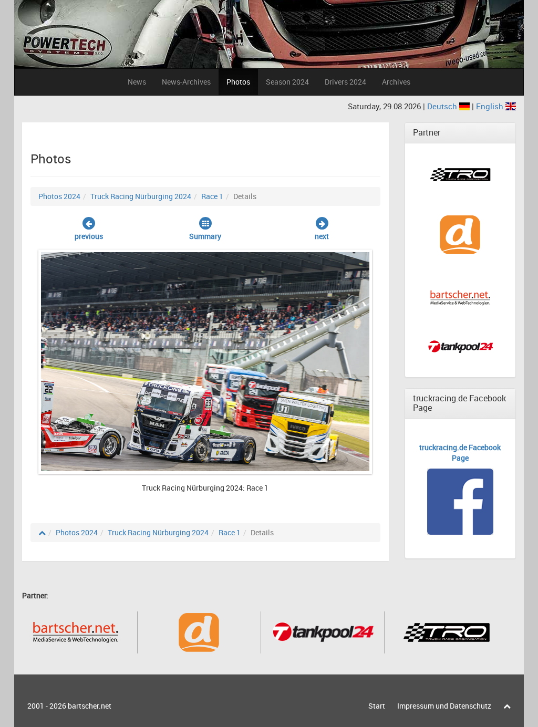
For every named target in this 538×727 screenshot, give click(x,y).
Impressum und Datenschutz (444, 706)
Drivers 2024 (345, 82)
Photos (238, 82)
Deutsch (443, 106)
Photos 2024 (59, 196)
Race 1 (212, 196)
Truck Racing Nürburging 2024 (140, 196)
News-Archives (186, 82)
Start (376, 706)
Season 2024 (287, 82)
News (137, 82)
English (490, 106)
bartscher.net (89, 706)
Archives (396, 82)
